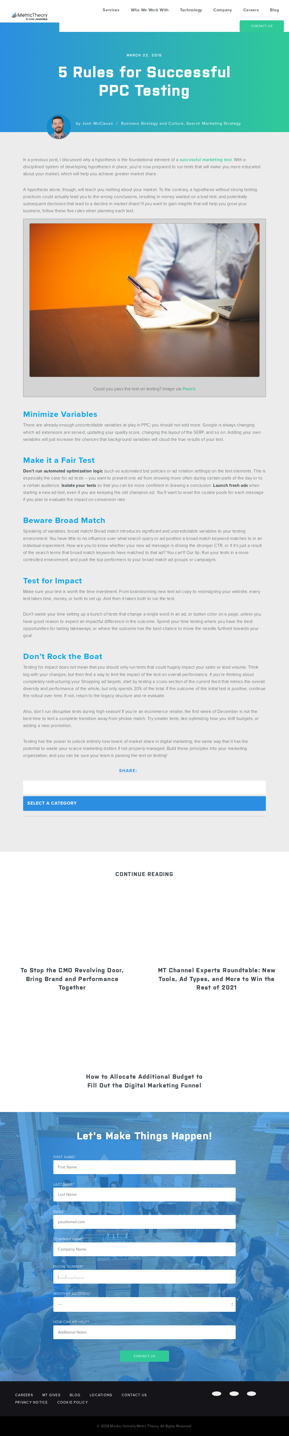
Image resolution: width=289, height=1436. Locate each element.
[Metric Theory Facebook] (216, 1393)
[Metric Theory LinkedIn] (251, 1393)
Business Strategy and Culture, (153, 123)
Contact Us (262, 26)
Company (222, 10)
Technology (191, 10)
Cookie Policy (72, 1402)
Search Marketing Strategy (213, 123)
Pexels (189, 388)
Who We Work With (150, 10)
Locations (101, 1395)
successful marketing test (206, 159)
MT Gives (51, 1395)
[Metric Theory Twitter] (234, 1393)
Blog (274, 10)
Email (59, 1212)
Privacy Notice (31, 1402)
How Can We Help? (71, 1322)
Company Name (68, 1239)
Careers (251, 10)
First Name (64, 1157)
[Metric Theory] (29, 16)
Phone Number (68, 1266)
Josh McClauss (97, 123)
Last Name (64, 1184)
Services (111, 10)
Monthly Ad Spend (72, 1293)
